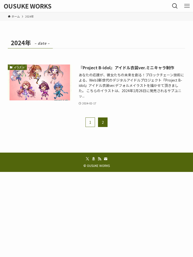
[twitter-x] (87, 159)
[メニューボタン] (187, 6)
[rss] (99, 159)
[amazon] (93, 159)
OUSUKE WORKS (28, 6)
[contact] (105, 159)
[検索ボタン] (175, 6)
